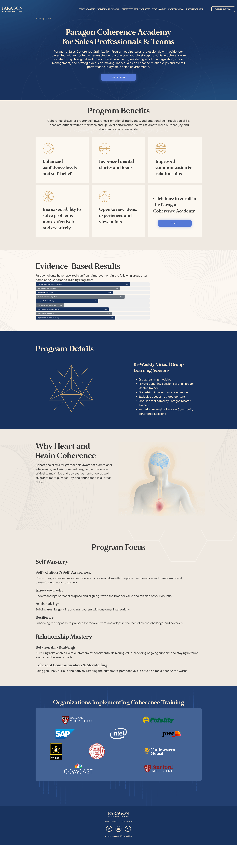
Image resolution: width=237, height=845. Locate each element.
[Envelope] (118, 829)
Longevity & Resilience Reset (135, 9)
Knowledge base (194, 9)
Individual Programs (108, 9)
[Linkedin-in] (109, 829)
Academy (40, 18)
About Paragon (176, 9)
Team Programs (87, 9)
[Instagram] (128, 829)
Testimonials (159, 9)
